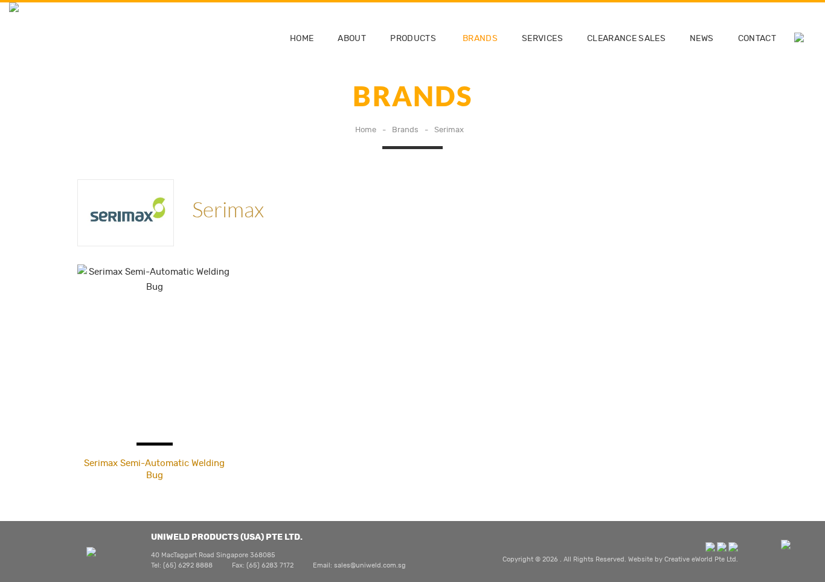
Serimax (449, 130)
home (301, 38)
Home (365, 130)
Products (413, 38)
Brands (405, 130)
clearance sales (626, 38)
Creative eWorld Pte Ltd (700, 559)
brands (480, 38)
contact (757, 38)
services (542, 38)
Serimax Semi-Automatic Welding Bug (154, 469)
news (701, 38)
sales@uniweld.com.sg (370, 565)
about (352, 38)
